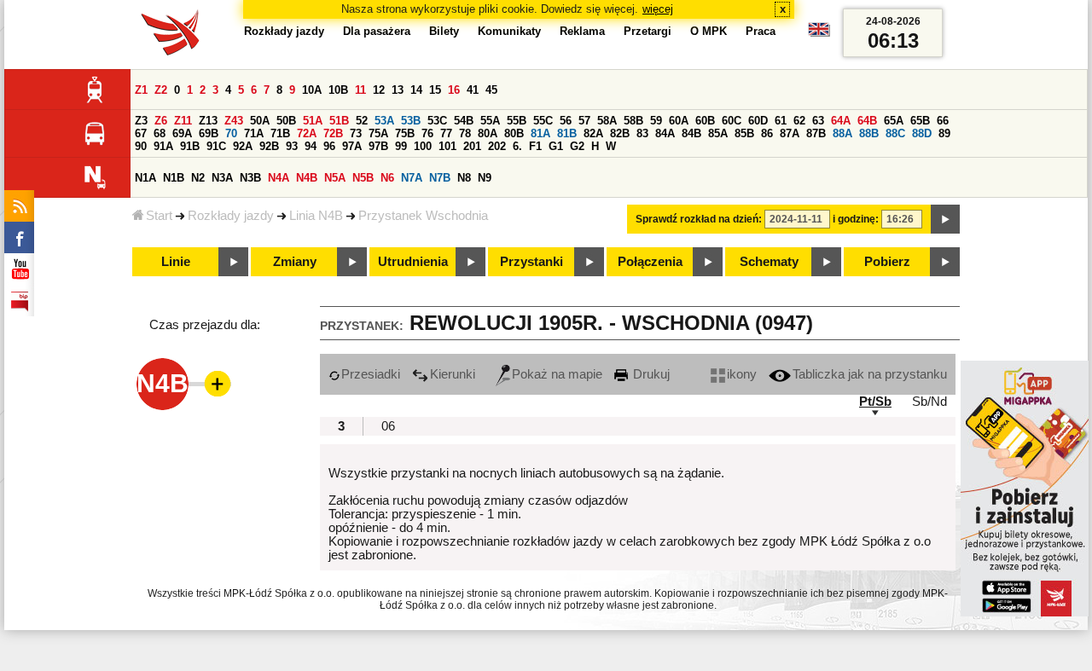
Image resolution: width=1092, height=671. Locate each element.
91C (216, 146)
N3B (250, 177)
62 (799, 120)
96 (329, 146)
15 (435, 90)
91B (190, 146)
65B (920, 120)
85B (744, 133)
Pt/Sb (875, 401)
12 (379, 90)
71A (254, 133)
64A (841, 120)
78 (465, 133)
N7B (439, 177)
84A (665, 133)
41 (473, 90)
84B (691, 133)
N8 (464, 177)
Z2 (160, 90)
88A (842, 133)
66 (943, 120)
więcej (657, 9)
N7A (411, 177)
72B (333, 133)
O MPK (708, 31)
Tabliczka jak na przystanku (870, 374)
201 (472, 146)
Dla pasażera (376, 31)
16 (454, 90)
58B (633, 120)
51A (312, 120)
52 (362, 120)
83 (642, 133)
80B (514, 133)
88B (869, 133)
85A (718, 133)
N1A (145, 177)
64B (867, 120)
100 (423, 146)
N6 (387, 177)
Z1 (141, 90)
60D (758, 120)
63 (818, 120)
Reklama (582, 31)
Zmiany (295, 262)
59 (656, 120)
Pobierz (887, 262)
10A (312, 90)
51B (339, 120)
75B (405, 133)
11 (360, 90)
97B (378, 146)
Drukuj (650, 374)
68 (160, 133)
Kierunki (452, 374)
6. (517, 146)
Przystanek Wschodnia (423, 216)
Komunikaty (509, 31)
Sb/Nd (929, 401)
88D (922, 133)
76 (427, 133)
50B (286, 120)
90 (141, 146)
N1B (173, 177)
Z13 (208, 120)
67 (141, 133)
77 (446, 133)
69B (208, 133)
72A (307, 133)
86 (767, 133)
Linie (175, 262)
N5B (363, 177)
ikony (742, 374)
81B (567, 133)
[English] (819, 33)
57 (584, 120)
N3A (222, 177)
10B (338, 90)
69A (182, 133)
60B (705, 120)
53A (384, 120)
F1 (535, 146)
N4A (278, 177)
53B (411, 120)
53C (437, 120)
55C (543, 120)
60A (678, 120)
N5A (335, 177)
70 (231, 133)
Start (159, 216)
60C (731, 120)
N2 (198, 177)
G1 (556, 146)
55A (490, 120)
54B (463, 120)
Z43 (233, 120)
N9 (484, 177)
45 (491, 90)
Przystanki (531, 262)
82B (620, 133)
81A (540, 133)
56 (566, 120)
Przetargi (647, 31)
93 (292, 146)
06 (388, 426)
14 (416, 90)
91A (163, 146)
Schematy (769, 262)
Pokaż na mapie (557, 374)
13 (398, 90)
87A (789, 133)
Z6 (160, 120)
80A (487, 133)
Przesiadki (370, 374)
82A (593, 133)
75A (378, 133)
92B (269, 146)
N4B (306, 177)
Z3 (141, 120)
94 (311, 146)
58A (607, 120)
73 (356, 133)
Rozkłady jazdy (231, 216)
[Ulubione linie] (212, 383)
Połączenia (650, 262)
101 (447, 146)
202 (497, 146)
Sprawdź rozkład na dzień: (699, 219)
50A (260, 120)
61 (781, 120)
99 (401, 146)
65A (893, 120)
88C (895, 133)
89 (944, 133)
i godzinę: (856, 219)
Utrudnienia (413, 262)
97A (352, 146)
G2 (577, 146)
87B (816, 133)
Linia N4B (316, 216)
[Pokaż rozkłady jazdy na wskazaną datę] (945, 219)
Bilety (444, 31)
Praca (760, 31)
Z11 (183, 120)
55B (516, 120)
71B (280, 133)
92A (243, 146)
